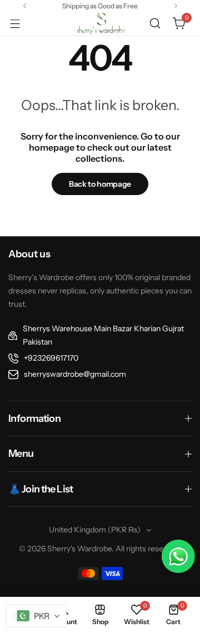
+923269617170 (51, 358)
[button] (24, 5)
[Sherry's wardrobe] (100, 23)
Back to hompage (100, 184)
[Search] (155, 23)
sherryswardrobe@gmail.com (75, 374)
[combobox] (36, 615)
